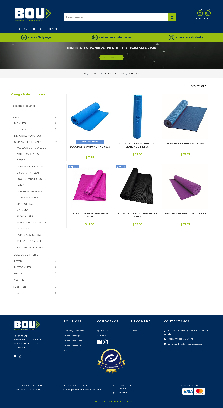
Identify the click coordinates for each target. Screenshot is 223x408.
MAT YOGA (22, 210)
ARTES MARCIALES (28, 154)
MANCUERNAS (25, 203)
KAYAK (18, 261)
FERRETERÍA (19, 287)
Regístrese (201, 18)
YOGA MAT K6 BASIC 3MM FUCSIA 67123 (89, 215)
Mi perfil (133, 331)
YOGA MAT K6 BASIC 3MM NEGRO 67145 (137, 215)
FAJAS (20, 185)
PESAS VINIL (24, 228)
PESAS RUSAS (25, 216)
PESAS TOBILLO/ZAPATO (31, 222)
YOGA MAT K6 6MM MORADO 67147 (185, 213)
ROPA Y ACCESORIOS (29, 234)
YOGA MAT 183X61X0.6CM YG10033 (90, 146)
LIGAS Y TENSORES (28, 197)
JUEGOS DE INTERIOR (27, 254)
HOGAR (16, 293)
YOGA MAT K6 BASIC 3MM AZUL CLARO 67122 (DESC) (137, 145)
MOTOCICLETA (23, 267)
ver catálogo (111, 57)
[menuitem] (21, 29)
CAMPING (20, 129)
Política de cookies (71, 351)
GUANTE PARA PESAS (29, 191)
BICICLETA (20, 123)
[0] (199, 13)
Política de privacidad (73, 341)
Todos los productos (23, 105)
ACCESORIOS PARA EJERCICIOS (33, 147)
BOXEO (21, 160)
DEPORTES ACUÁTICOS (28, 135)
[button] (199, 86)
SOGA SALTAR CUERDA (30, 247)
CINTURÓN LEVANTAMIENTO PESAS (33, 166)
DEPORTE (17, 117)
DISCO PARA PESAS (28, 172)
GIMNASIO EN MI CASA (27, 142)
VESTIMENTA (21, 279)
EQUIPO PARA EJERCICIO (32, 178)
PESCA (18, 273)
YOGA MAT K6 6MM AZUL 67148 (185, 143)
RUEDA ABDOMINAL (29, 241)
